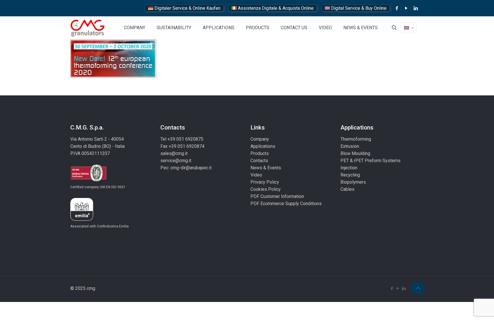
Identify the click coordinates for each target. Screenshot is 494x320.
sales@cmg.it (174, 153)
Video (256, 175)
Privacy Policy (264, 182)
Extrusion (349, 146)
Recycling (350, 175)
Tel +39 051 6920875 (181, 139)
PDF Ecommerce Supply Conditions (286, 203)
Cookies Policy (265, 189)
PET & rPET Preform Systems (370, 160)
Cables (347, 189)
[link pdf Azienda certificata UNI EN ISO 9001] (88, 180)
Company (259, 139)
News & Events (265, 167)
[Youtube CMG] (406, 8)
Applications (262, 146)
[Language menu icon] (409, 28)
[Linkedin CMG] (415, 8)
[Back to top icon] (418, 288)
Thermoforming (355, 139)
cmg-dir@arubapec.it (191, 167)
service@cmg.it (175, 160)
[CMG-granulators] (87, 27)
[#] (394, 28)
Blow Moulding (355, 153)
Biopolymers (353, 182)
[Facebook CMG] (397, 8)
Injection (348, 167)
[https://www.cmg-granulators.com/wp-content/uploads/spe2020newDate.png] (113, 76)
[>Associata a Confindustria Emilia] (81, 219)
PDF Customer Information (277, 196)
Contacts (259, 160)
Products (259, 153)
